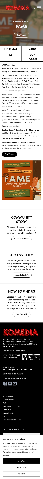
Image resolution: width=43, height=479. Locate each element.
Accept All (21, 461)
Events (17, 21)
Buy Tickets (21, 35)
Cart (4, 416)
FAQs (5, 403)
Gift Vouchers (8, 400)
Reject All (21, 474)
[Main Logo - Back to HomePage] (14, 7)
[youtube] (15, 384)
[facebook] (5, 384)
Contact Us (7, 410)
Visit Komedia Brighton (12, 420)
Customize (21, 467)
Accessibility (8, 396)
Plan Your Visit (21, 314)
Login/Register (9, 413)
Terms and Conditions (11, 406)
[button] (33, 7)
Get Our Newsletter (13, 429)
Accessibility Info (22, 275)
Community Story (21, 239)
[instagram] (10, 384)
